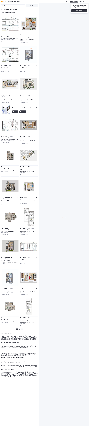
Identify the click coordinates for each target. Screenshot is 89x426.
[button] (19, 329)
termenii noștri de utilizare (77, 7)
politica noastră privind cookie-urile (79, 6)
